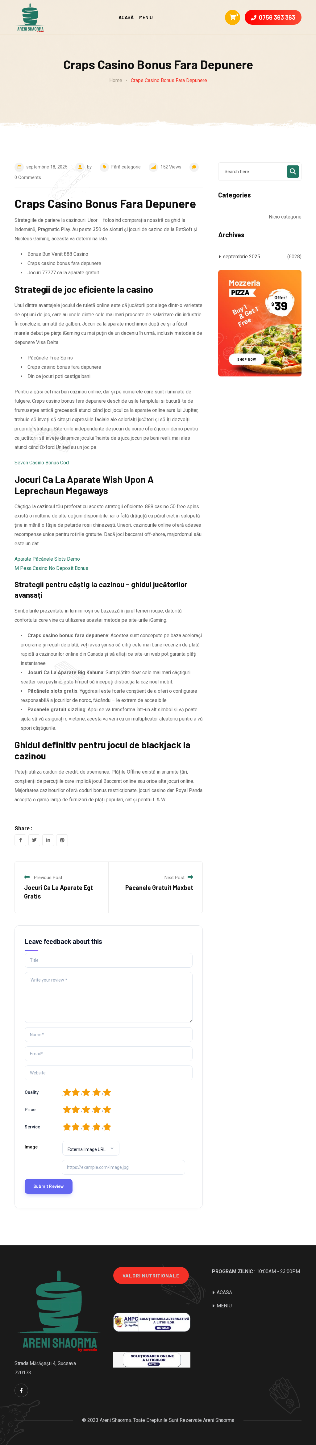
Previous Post (48, 877)
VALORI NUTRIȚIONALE (151, 1275)
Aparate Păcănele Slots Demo (47, 559)
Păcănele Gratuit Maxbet (159, 887)
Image (31, 1146)
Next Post (174, 877)
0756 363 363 (277, 17)
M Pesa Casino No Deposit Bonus (51, 568)
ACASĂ (126, 17)
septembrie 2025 (241, 257)
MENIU (146, 17)
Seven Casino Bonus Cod (42, 463)
